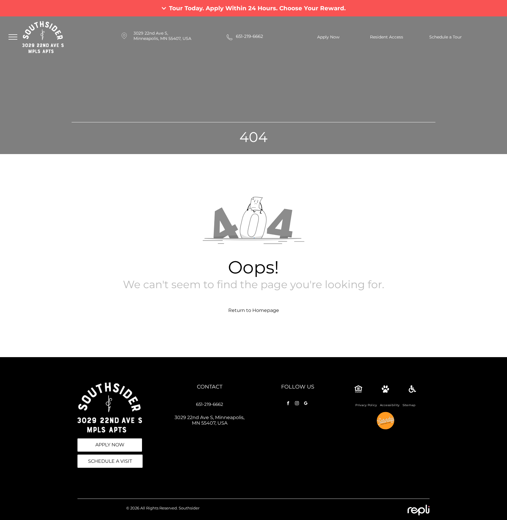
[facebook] (288, 404)
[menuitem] (366, 405)
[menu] (13, 37)
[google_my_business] (305, 404)
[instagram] (297, 404)
